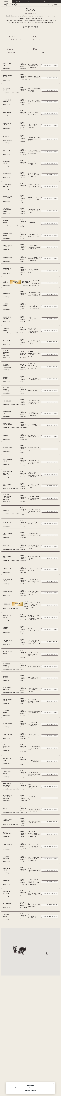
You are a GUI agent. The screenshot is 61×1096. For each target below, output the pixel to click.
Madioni (17, 1)
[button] (15, 951)
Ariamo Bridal (28, 13)
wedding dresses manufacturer (28, 18)
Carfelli (29, 1)
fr (50, 1)
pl (44, 1)
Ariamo (6, 1)
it (53, 1)
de (47, 1)
